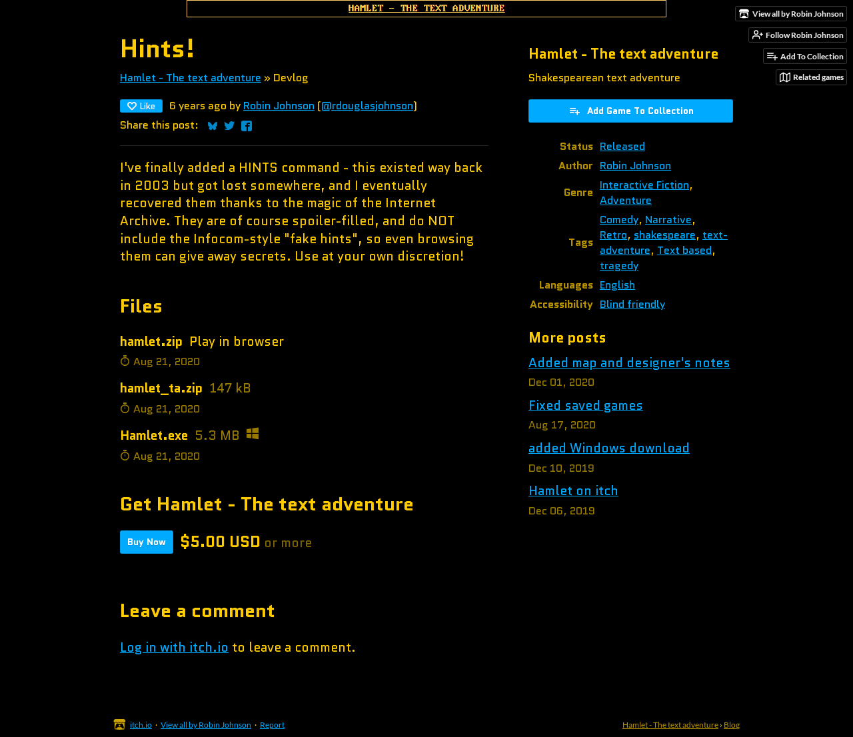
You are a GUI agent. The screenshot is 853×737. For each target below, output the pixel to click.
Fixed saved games (585, 405)
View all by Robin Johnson (206, 725)
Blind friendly (632, 304)
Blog (732, 725)
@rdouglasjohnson (367, 105)
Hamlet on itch (573, 491)
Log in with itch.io (174, 647)
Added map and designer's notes (629, 363)
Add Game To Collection (640, 110)
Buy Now (146, 541)
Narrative (668, 219)
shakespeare (665, 235)
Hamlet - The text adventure (190, 77)
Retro (613, 235)
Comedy (619, 219)
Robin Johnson (279, 105)
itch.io (141, 725)
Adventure (626, 200)
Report (272, 725)
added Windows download (609, 448)
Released (622, 146)
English (617, 285)
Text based (684, 250)
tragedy (619, 265)
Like (147, 106)
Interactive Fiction (644, 185)
